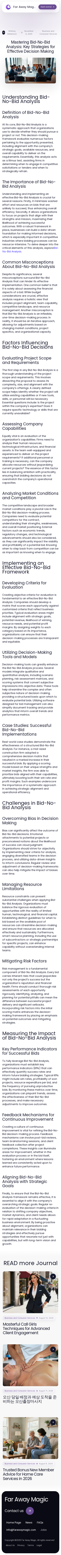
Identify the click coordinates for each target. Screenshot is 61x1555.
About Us (10, 1545)
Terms (30, 1545)
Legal (39, 1545)
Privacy (21, 1545)
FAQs (40, 1522)
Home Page (13, 1522)
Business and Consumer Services (48, 32)
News (29, 1522)
